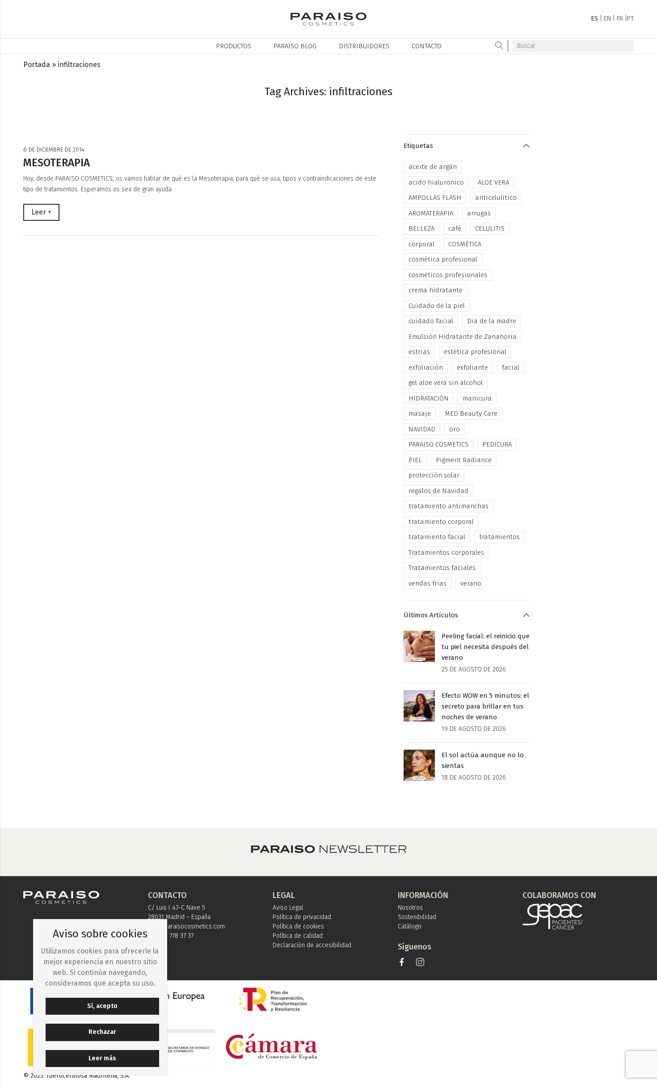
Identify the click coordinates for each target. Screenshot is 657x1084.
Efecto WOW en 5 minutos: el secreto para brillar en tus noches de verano (485, 706)
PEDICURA (497, 444)
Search (499, 46)
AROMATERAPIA (431, 213)
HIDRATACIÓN (429, 398)
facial (510, 367)
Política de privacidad (302, 917)
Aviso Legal (288, 907)
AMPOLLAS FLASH (435, 198)
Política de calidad (298, 936)
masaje (420, 413)
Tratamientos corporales (446, 552)
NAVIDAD (422, 429)
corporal (421, 244)
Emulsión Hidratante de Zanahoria (463, 337)
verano (470, 583)
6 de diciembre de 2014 (53, 149)
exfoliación (426, 367)
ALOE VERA (493, 182)
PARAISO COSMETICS (438, 444)
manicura (477, 398)
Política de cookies (298, 926)
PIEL (415, 460)
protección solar (434, 475)
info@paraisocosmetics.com (186, 926)
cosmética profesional (443, 259)
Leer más (102, 1058)
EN (607, 18)
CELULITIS (490, 228)
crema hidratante (436, 290)
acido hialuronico (436, 182)
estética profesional (475, 352)
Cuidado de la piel (437, 306)
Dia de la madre (491, 321)
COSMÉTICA (464, 244)
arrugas (479, 213)
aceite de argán (433, 167)
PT (630, 18)
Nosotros (410, 907)
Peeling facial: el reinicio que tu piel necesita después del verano (486, 647)
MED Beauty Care (471, 413)
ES (594, 18)
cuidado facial (431, 321)
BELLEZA (421, 228)
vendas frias (427, 583)
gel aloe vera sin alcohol (446, 383)
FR (620, 18)
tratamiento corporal (441, 522)
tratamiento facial (437, 537)
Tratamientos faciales (442, 568)
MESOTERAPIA (56, 162)
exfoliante (472, 367)
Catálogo (409, 926)
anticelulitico (496, 198)
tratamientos (499, 537)
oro (454, 429)
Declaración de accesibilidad (312, 945)
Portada (36, 64)
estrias (419, 352)
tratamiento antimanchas (449, 506)
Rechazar (102, 1032)
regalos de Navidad (438, 491)
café (454, 228)
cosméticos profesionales (448, 275)
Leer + (41, 212)
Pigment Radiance (464, 460)
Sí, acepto (102, 1006)
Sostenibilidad (417, 917)
